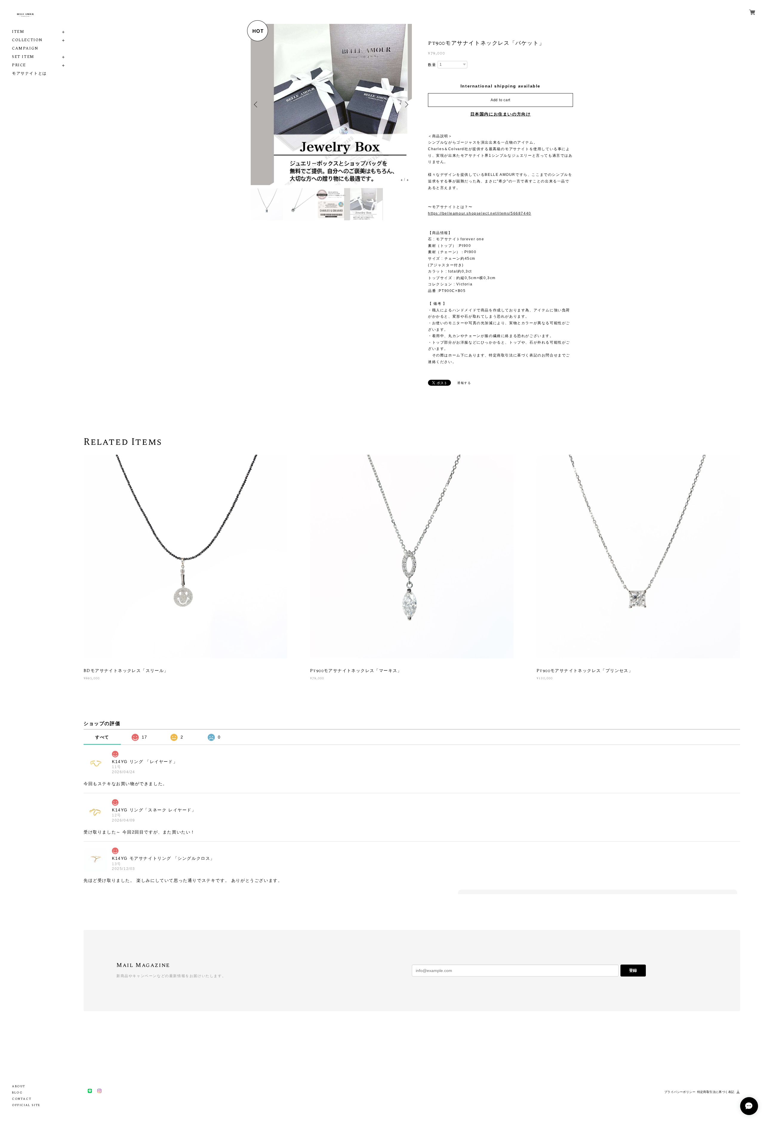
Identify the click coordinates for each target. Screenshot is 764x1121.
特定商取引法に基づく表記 (715, 1092)
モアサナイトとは (29, 74)
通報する (464, 383)
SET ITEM (23, 57)
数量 (432, 65)
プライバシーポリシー (679, 1092)
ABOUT (18, 1086)
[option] (331, 104)
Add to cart (500, 100)
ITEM (18, 32)
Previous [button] (257, 104)
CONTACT (21, 1099)
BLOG (17, 1092)
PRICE (19, 65)
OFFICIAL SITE (26, 1105)
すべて (102, 737)
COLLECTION (27, 40)
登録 (633, 970)
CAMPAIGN (25, 48)
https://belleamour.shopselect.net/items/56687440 (479, 213)
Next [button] (406, 104)
